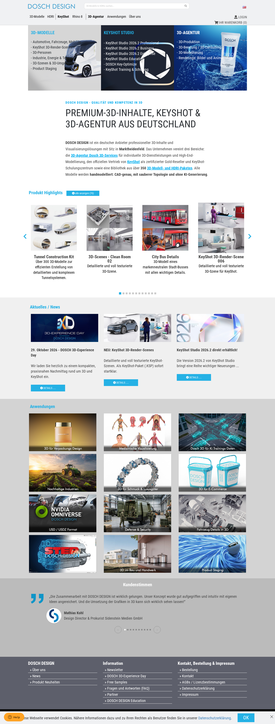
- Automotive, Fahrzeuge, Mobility (56, 42)
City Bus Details (165, 256)
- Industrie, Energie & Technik (52, 58)
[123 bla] (185, 6)
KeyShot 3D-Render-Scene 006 (221, 258)
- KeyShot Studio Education (124, 59)
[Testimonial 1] (125, 629)
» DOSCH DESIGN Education (125, 700)
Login (242, 17)
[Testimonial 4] (133, 629)
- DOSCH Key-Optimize (120, 64)
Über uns (135, 16)
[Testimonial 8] (144, 629)
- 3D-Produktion (188, 42)
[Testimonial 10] (150, 629)
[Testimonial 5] (136, 629)
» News (35, 676)
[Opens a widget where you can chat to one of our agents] (14, 717)
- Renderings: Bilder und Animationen (204, 58)
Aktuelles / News (45, 307)
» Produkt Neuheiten (45, 682)
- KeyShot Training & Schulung (126, 69)
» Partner (111, 694)
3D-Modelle (37, 16)
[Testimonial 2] (128, 629)
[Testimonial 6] (139, 629)
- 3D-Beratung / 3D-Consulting (199, 47)
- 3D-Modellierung (190, 52)
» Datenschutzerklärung (197, 688)
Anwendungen (116, 16)
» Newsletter (114, 670)
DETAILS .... (49, 388)
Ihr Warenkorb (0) (232, 22)
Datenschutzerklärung (214, 718)
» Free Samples (116, 682)
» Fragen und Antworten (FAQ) (127, 688)
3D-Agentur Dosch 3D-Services (94, 155)
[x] (271, 715)
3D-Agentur (96, 16)
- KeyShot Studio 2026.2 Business (129, 48)
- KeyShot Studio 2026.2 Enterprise (129, 53)
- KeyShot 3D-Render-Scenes (51, 47)
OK (246, 717)
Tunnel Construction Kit (54, 256)
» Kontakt (187, 676)
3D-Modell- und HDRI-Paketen (169, 168)
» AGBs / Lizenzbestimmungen (202, 682)
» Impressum (189, 694)
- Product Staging (44, 68)
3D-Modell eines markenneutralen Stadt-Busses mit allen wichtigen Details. (165, 267)
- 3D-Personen (41, 52)
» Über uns (37, 670)
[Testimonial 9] (147, 629)
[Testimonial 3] (130, 629)
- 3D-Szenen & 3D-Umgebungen (54, 63)
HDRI (50, 16)
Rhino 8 (77, 16)
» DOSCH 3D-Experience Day (125, 676)
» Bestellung (189, 670)
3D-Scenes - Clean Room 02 (109, 258)
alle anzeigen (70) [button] (84, 193)
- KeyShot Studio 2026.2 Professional (131, 43)
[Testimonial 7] (142, 629)
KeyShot (63, 16)
